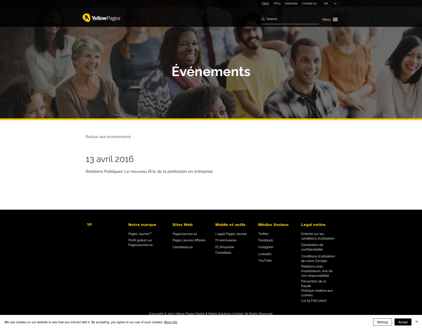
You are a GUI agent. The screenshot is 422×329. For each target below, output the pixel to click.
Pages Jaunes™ (140, 234)
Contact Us (309, 3)
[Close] (416, 321)
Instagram (265, 247)
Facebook (265, 240)
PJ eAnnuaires (225, 240)
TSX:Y (265, 3)
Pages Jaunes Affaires (189, 240)
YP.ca (277, 3)
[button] (330, 19)
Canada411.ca (183, 247)
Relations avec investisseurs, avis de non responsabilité (317, 271)
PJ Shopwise (224, 247)
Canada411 (223, 252)
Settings (382, 322)
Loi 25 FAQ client (314, 301)
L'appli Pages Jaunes (231, 234)
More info (170, 322)
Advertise (291, 3)
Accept (403, 322)
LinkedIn (264, 254)
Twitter (263, 234)
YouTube (265, 260)
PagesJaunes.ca (185, 234)
